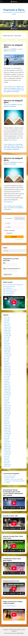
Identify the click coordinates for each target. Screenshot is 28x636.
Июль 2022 (6, 397)
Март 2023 (6, 384)
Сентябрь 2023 (7, 374)
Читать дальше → (13, 140)
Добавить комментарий (10, 50)
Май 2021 (6, 420)
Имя (4, 263)
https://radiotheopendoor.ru (9, 605)
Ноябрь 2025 (7, 332)
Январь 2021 (7, 427)
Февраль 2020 (7, 444)
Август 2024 (7, 356)
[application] (14, 503)
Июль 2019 (6, 456)
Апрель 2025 (7, 343)
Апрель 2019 (7, 461)
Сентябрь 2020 (7, 433)
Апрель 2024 (7, 363)
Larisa (20, 49)
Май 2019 (6, 459)
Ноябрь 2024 (7, 351)
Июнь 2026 (6, 320)
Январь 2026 (7, 328)
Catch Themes (20, 633)
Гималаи (18, 86)
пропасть (19, 88)
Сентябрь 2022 (7, 394)
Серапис (17, 146)
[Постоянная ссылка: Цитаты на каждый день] (14, 66)
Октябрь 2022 (7, 392)
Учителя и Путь (14, 9)
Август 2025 (7, 337)
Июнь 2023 (6, 379)
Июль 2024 (6, 358)
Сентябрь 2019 (7, 453)
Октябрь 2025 (7, 333)
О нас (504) (6, 482)
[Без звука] (20, 508)
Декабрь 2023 (7, 369)
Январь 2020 (7, 446)
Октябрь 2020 (7, 431)
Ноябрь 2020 (7, 430)
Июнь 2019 (6, 458)
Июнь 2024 (6, 360)
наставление (13, 88)
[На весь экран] (23, 508)
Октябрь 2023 (7, 373)
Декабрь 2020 (7, 428)
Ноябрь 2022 (7, 391)
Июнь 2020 (6, 438)
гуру (17, 144)
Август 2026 (7, 317)
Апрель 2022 (7, 402)
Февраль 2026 (7, 327)
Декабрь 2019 (7, 448)
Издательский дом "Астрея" (10, 290)
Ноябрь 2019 (7, 449)
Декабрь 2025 (7, 330)
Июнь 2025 (6, 340)
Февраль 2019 (7, 464)
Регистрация (19, 218)
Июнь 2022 (6, 399)
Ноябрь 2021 (7, 410)
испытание (6, 88)
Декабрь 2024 (7, 350)
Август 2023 (7, 376)
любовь (13, 146)
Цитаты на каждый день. (13, 159)
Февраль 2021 (7, 425)
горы (22, 86)
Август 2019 (7, 454)
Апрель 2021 (7, 422)
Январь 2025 (7, 348)
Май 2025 (6, 342)
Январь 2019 (7, 466)
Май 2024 (6, 361)
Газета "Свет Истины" (8, 293)
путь (8, 207)
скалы (8, 89)
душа (8, 146)
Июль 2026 (6, 319)
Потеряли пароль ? (19, 239)
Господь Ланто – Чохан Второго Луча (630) (14, 481)
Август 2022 (7, 395)
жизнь (5, 207)
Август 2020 (7, 435)
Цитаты (10, 86)
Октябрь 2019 (7, 451)
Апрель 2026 (7, 324)
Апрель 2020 (7, 441)
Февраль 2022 (7, 405)
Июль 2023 (6, 377)
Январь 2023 (7, 387)
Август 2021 (7, 415)
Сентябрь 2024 (7, 355)
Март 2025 (6, 345)
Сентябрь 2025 (7, 335)
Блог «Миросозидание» (9, 291)
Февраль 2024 (7, 366)
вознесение (19, 206)
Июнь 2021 (6, 418)
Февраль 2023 (7, 386)
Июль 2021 (6, 417)
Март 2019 (6, 463)
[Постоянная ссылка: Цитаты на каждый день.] (14, 183)
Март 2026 (6, 325)
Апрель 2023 (7, 382)
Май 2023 (6, 381)
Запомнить (9, 233)
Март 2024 (6, 364)
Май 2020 (6, 440)
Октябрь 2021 (7, 412)
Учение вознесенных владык (14, 147)
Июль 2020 (6, 436)
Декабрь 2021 (7, 409)
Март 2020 (6, 443)
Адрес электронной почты (11, 268)
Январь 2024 (7, 368)
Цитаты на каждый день (13, 45)
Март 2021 (6, 423)
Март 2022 (6, 404)
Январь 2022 (7, 407)
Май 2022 (6, 400)
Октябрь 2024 (7, 353)
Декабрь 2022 (7, 389)
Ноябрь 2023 (7, 371)
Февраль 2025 (7, 346)
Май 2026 (6, 322)
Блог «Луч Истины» (8, 295)
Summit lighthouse (7, 288)
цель (16, 207)
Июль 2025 (6, 338)
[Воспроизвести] (5, 508)
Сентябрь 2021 (7, 413)
